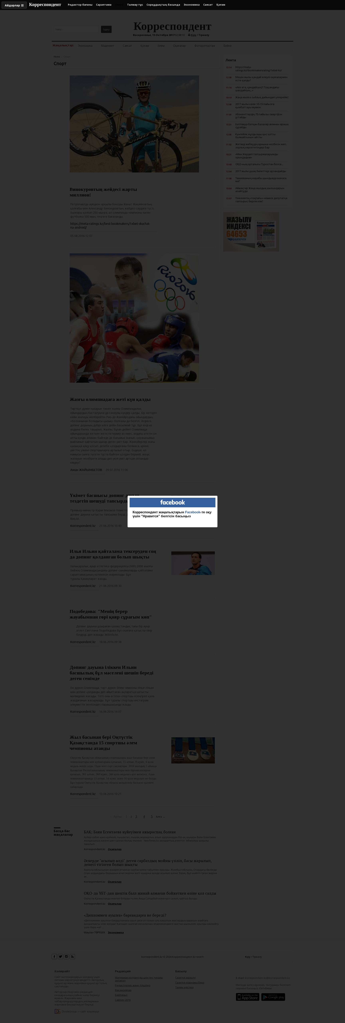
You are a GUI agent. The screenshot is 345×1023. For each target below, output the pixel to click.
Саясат (208, 4)
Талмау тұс (135, 4)
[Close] (217, 495)
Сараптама (103, 4)
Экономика (192, 4)
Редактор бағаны (80, 4)
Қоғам (220, 4)
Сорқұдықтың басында (163, 4)
